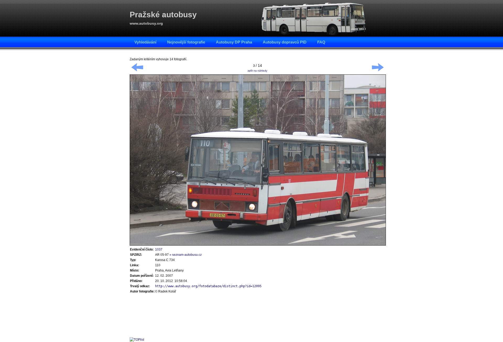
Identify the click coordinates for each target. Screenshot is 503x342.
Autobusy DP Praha (234, 42)
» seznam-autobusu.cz (186, 255)
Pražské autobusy (163, 14)
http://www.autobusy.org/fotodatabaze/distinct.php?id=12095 (208, 286)
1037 (158, 249)
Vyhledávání (145, 42)
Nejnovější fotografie (186, 42)
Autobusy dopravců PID (285, 42)
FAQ (321, 42)
